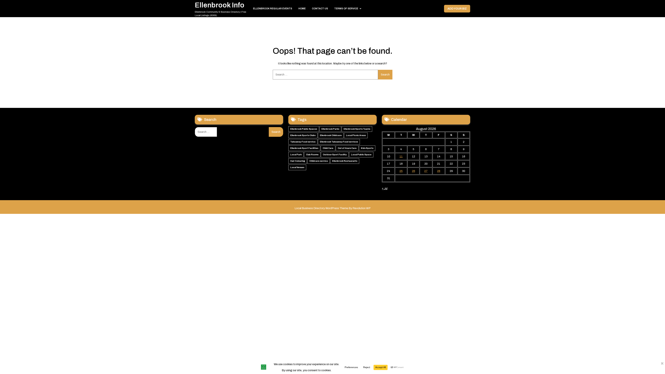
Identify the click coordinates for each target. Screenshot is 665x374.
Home (302, 8)
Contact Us (320, 8)
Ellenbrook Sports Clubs (303, 135)
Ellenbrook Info (219, 5)
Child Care (328, 148)
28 (438, 171)
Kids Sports (367, 148)
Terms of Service (346, 8)
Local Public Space (361, 154)
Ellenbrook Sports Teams (357, 129)
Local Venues (297, 167)
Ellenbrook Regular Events (272, 8)
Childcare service (318, 161)
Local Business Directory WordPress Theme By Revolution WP (333, 208)
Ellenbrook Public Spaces (303, 129)
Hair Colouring (297, 161)
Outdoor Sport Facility (335, 154)
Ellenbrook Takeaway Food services (339, 142)
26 (413, 171)
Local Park (296, 154)
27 (426, 171)
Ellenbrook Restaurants (344, 161)
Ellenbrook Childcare (331, 135)
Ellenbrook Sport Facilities (304, 148)
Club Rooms (312, 154)
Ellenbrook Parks (330, 129)
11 (401, 156)
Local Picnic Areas (356, 135)
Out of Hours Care (347, 148)
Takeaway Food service (303, 142)
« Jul (384, 188)
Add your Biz (457, 8)
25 (401, 171)
